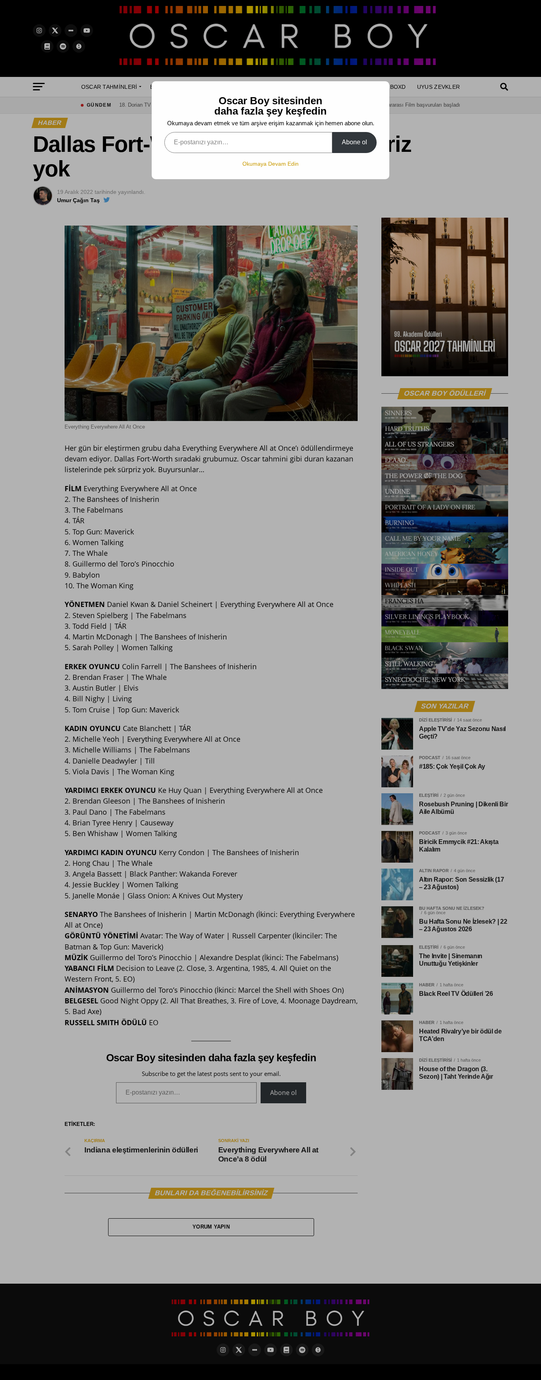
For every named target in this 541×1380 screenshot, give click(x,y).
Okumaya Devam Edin (270, 164)
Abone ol (354, 142)
